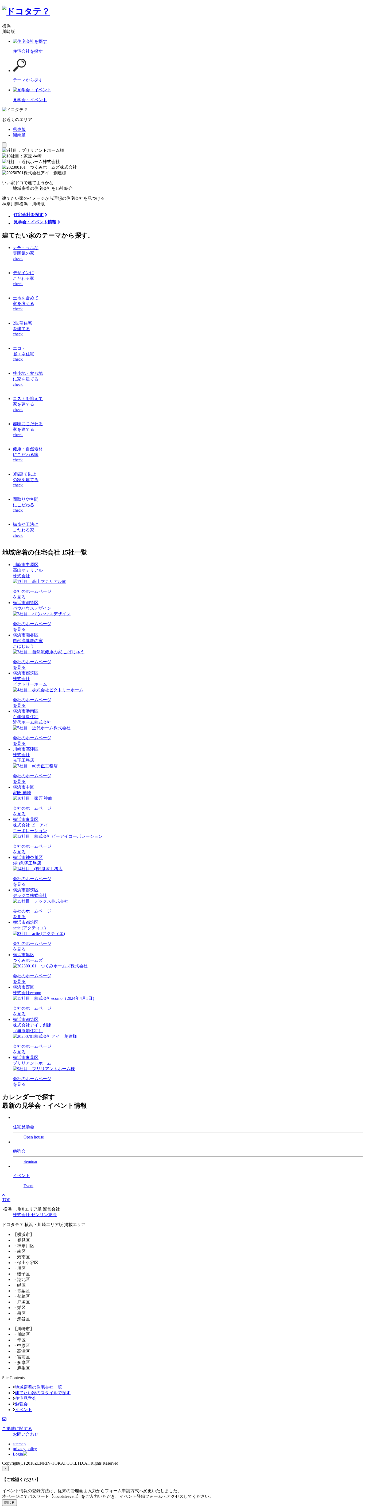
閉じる (9, 1503)
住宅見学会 (25, 1398)
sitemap (19, 1444)
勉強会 (21, 1404)
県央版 (19, 129)
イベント (23, 1409)
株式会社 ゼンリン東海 (35, 1214)
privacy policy (25, 1448)
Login (18, 1454)
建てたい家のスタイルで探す (43, 1392)
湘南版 (19, 135)
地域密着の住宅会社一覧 (38, 1387)
